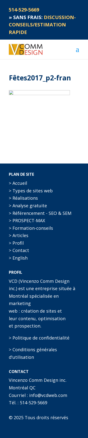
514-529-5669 (33, 402)
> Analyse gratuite (28, 205)
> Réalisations (23, 198)
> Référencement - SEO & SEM (40, 213)
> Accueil (18, 183)
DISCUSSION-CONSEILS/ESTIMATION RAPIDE (42, 24)
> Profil (16, 243)
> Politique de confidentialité (39, 338)
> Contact (19, 250)
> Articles (18, 235)
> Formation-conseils (31, 228)
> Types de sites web (31, 191)
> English (18, 258)
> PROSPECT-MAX (27, 220)
